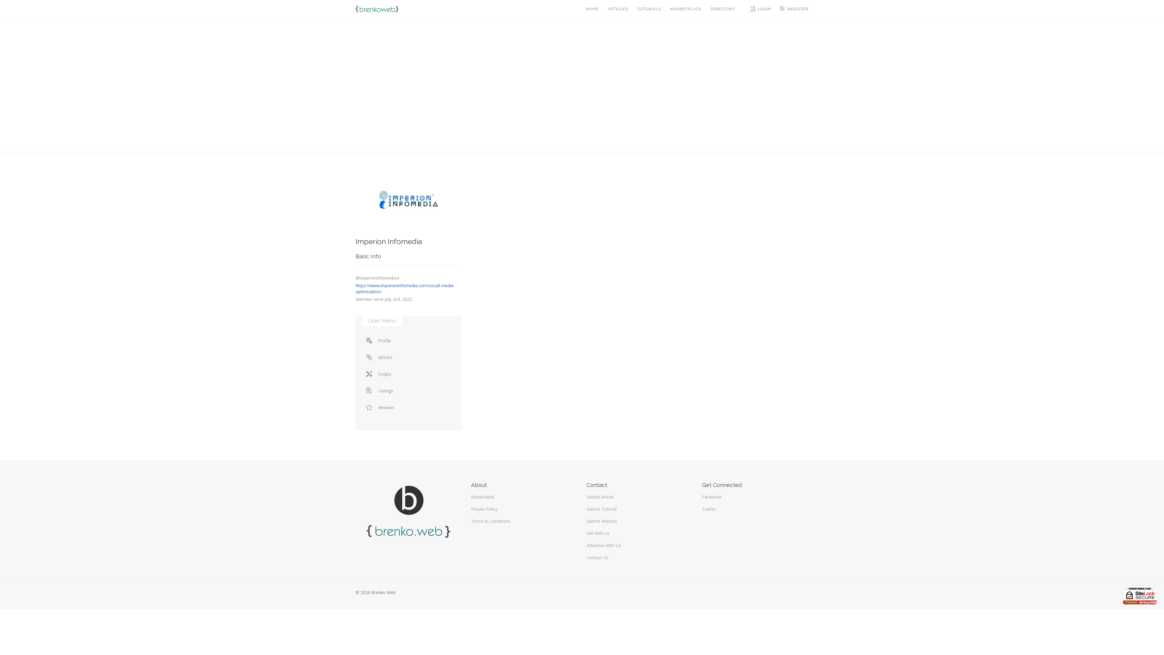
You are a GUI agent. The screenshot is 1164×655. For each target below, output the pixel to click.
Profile (384, 341)
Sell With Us (598, 533)
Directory (723, 9)
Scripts (384, 374)
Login (764, 9)
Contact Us (597, 557)
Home (592, 9)
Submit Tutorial (602, 509)
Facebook (711, 497)
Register (798, 9)
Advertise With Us (604, 545)
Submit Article (600, 497)
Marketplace (685, 9)
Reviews (386, 407)
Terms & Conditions (490, 521)
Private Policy (484, 509)
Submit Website (602, 521)
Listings (385, 391)
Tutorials (649, 9)
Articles (618, 9)
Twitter (709, 509)
